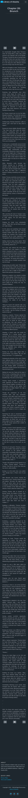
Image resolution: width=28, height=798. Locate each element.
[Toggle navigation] (26, 1)
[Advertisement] (14, 30)
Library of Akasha (14, 789)
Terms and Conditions (6, 779)
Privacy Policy (4, 778)
